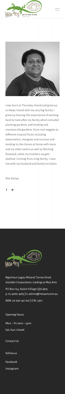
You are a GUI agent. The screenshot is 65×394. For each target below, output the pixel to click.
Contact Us (12, 341)
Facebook (11, 361)
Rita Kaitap (12, 178)
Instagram (11, 368)
